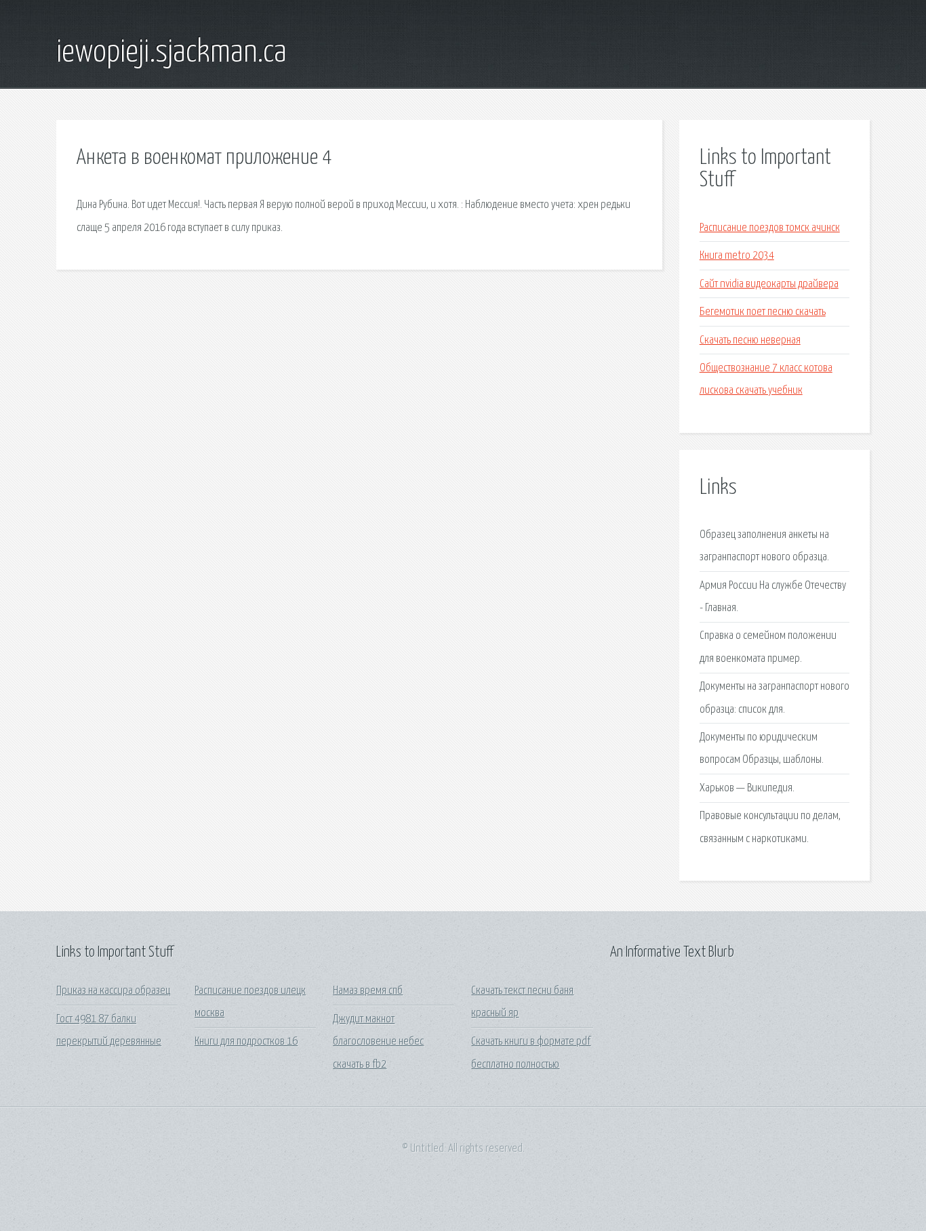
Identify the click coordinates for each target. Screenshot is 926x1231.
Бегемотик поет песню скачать (763, 312)
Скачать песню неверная (750, 340)
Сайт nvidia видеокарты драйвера (769, 284)
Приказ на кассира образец (113, 991)
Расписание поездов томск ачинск (770, 228)
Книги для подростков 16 (246, 1041)
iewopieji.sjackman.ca (171, 52)
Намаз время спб (368, 991)
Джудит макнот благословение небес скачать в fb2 (378, 1042)
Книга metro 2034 (737, 256)
